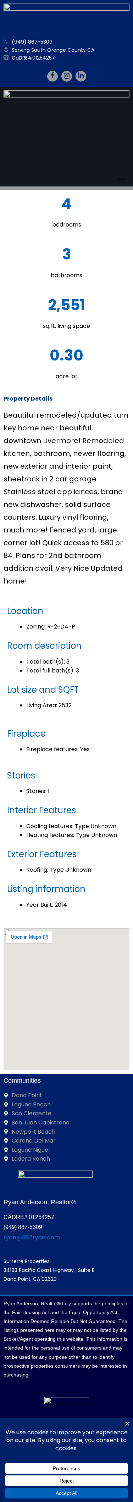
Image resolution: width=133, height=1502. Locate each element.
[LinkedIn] (81, 76)
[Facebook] (52, 76)
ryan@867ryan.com (32, 1237)
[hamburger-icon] (121, 178)
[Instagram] (66, 76)
